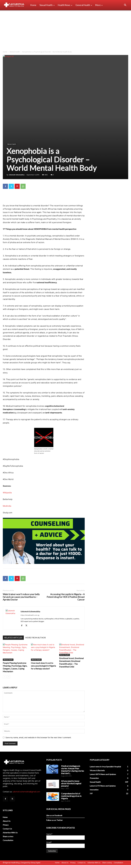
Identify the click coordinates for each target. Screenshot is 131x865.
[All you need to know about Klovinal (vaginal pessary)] (52, 784)
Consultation (8, 840)
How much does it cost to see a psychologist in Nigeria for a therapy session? (43, 666)
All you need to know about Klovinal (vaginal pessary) (71, 783)
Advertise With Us (10, 832)
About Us (6, 821)
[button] (125, 5)
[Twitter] (11, 186)
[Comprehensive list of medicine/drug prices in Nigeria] (52, 796)
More (98, 5)
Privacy (6, 825)
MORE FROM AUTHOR (35, 637)
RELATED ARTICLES (13, 637)
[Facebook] (5, 186)
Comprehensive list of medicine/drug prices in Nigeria (71, 796)
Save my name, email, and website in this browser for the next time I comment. (38, 737)
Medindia (7, 506)
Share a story (8, 836)
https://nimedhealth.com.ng (30, 615)
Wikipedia (7, 492)
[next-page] (8, 676)
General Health (82, 5)
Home (33, 5)
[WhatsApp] (23, 186)
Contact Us (7, 829)
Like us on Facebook (54, 815)
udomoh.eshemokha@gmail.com (26, 791)
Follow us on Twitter (54, 820)
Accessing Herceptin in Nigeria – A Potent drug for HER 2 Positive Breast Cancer (66, 597)
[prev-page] (4, 676)
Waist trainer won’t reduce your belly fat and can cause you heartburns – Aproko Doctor (21, 597)
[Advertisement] (65, 30)
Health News (64, 5)
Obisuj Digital (35, 863)
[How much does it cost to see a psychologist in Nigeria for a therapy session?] (43, 652)
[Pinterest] (17, 186)
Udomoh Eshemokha (16, 175)
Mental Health (15, 52)
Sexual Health (46, 5)
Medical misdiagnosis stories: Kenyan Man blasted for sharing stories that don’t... (72, 769)
